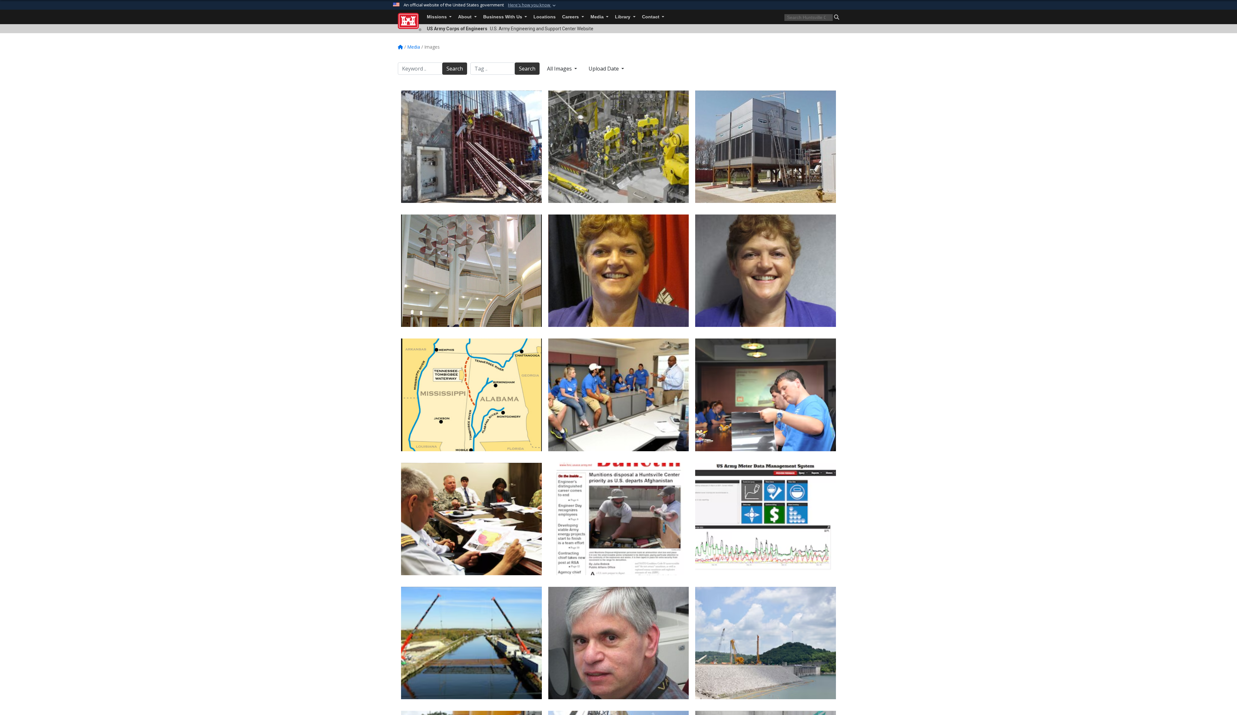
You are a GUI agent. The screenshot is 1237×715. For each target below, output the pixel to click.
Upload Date (604, 68)
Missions (437, 16)
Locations (544, 16)
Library (623, 16)
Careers (571, 16)
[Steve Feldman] (618, 643)
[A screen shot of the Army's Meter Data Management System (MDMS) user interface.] (765, 519)
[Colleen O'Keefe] (618, 270)
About (465, 16)
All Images (560, 68)
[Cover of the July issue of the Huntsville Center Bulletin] (618, 519)
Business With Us (503, 16)
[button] (532, 5)
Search (454, 68)
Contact (651, 16)
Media (597, 16)
